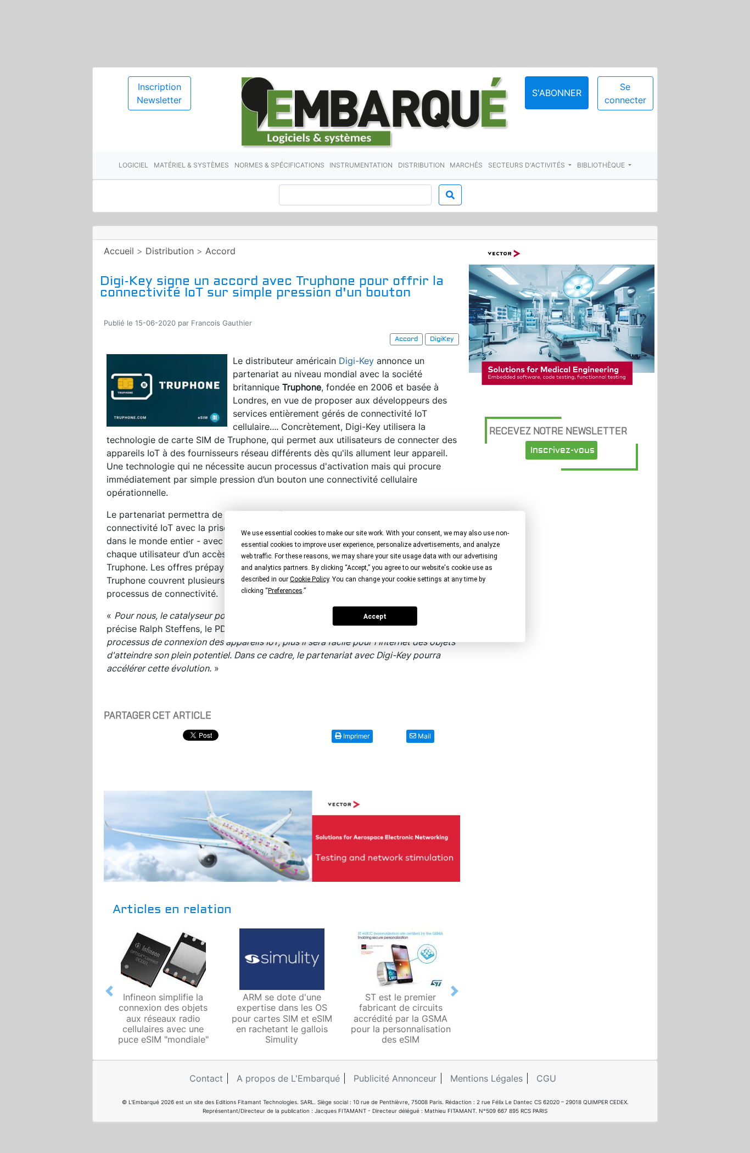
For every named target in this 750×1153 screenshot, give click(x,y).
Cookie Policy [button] (309, 579)
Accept (375, 616)
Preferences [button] (285, 591)
